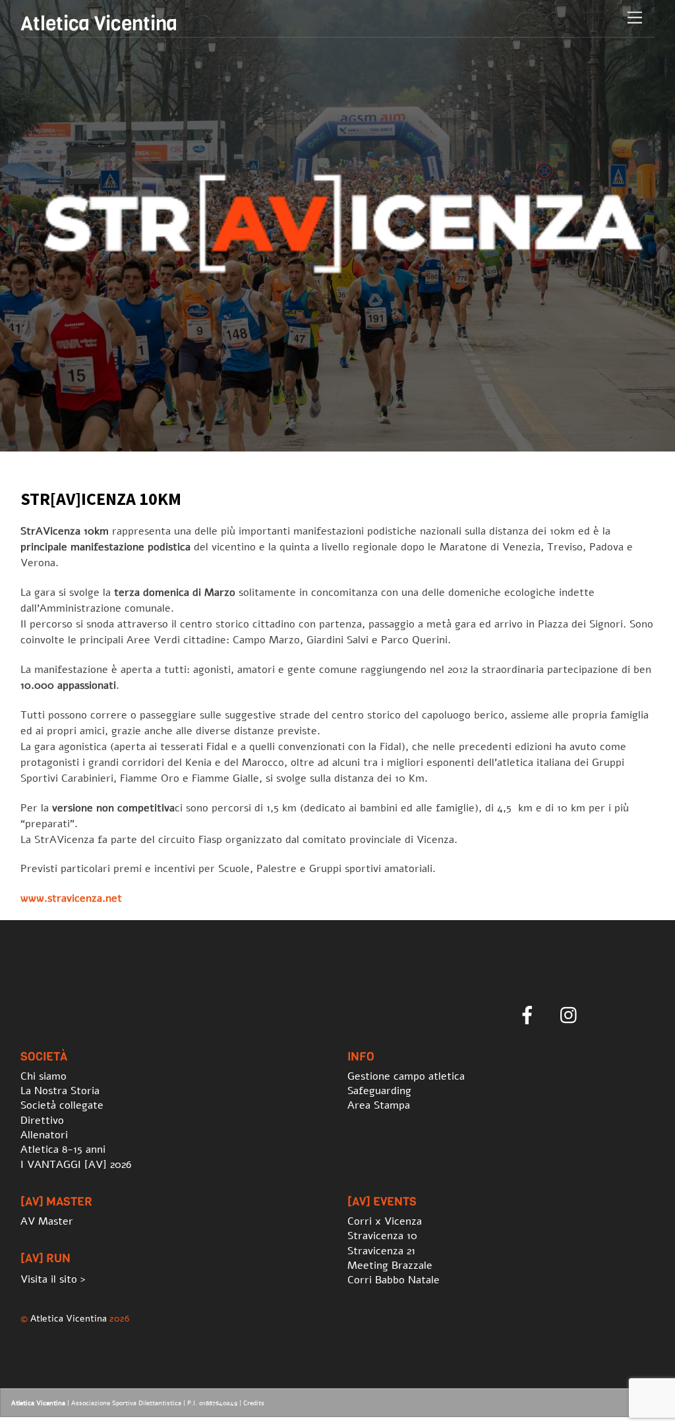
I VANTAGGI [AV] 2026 (75, 1164)
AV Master (46, 1221)
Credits (253, 1403)
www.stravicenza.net (71, 898)
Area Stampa (378, 1105)
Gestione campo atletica (406, 1076)
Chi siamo (43, 1076)
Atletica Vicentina (68, 1318)
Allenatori (44, 1135)
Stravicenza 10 (382, 1236)
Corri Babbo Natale (393, 1280)
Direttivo (42, 1120)
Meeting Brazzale (389, 1265)
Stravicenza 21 (381, 1251)
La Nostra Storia (60, 1091)
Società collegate (61, 1105)
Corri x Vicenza (384, 1221)
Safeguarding (379, 1091)
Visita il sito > (53, 1279)
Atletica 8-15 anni (62, 1149)
